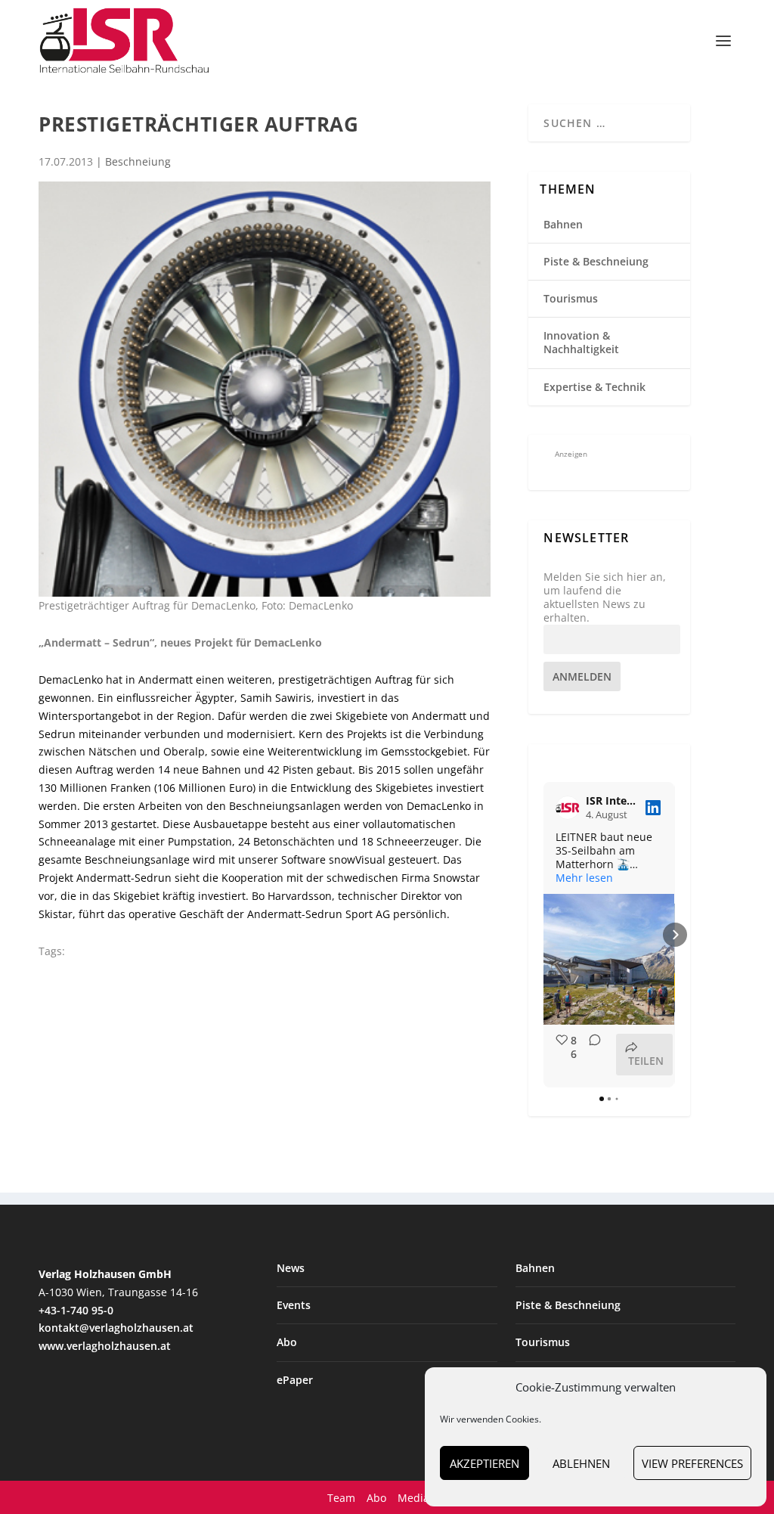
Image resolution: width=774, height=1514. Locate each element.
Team (341, 1498)
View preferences (692, 1463)
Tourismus (570, 298)
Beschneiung (138, 161)
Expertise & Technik (594, 387)
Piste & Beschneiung (596, 261)
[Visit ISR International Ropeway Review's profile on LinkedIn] (571, 808)
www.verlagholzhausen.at (105, 1346)
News (291, 1268)
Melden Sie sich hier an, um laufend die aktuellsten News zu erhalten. (604, 597)
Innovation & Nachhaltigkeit (581, 342)
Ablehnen (581, 1463)
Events (294, 1305)
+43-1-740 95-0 (76, 1310)
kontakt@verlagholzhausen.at (116, 1327)
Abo (287, 1342)
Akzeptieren (484, 1463)
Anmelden (582, 676)
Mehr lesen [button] (584, 878)
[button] (543, 935)
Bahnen (563, 224)
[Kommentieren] (590, 1054)
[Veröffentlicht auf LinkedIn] (653, 808)
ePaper (295, 1380)
